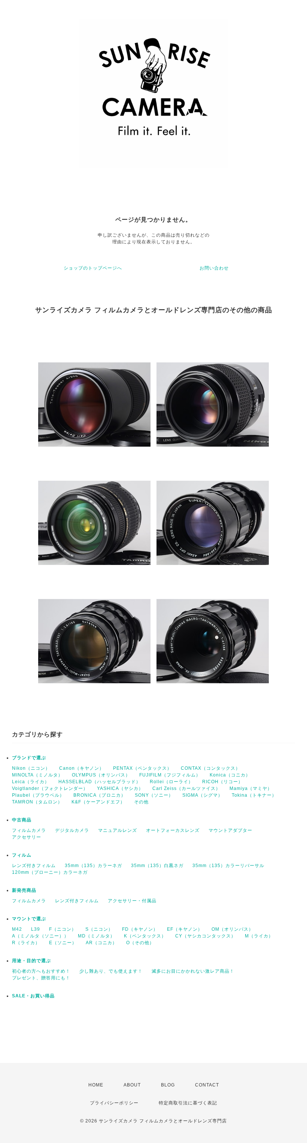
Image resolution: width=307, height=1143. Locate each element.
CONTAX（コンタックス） (210, 768)
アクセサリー (26, 837)
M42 (17, 929)
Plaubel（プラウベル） (38, 795)
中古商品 (21, 820)
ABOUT (132, 1085)
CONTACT (207, 1085)
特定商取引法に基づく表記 (188, 1103)
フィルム (21, 855)
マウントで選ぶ (29, 918)
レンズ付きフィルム (34, 865)
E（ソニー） (63, 942)
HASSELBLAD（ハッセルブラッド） (99, 781)
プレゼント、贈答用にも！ (41, 978)
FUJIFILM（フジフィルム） (170, 775)
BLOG (168, 1085)
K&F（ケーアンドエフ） (98, 802)
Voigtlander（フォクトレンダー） (50, 788)
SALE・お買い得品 (33, 995)
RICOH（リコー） (222, 781)
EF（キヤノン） (185, 929)
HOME (95, 1085)
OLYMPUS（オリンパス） (101, 775)
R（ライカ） (26, 942)
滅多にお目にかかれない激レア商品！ (193, 971)
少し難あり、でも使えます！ (111, 971)
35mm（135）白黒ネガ (157, 865)
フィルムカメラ (29, 830)
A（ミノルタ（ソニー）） (40, 936)
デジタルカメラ (72, 830)
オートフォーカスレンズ (173, 830)
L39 (35, 929)
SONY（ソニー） (154, 795)
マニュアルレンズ (117, 830)
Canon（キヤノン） (81, 768)
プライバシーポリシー (114, 1103)
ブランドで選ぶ (29, 757)
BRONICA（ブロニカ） (99, 795)
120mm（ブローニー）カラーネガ (50, 872)
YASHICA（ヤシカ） (120, 788)
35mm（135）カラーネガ (93, 865)
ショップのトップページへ (93, 268)
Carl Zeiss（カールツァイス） (186, 788)
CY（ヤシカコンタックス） (205, 936)
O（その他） (140, 942)
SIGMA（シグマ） (202, 795)
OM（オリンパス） (232, 929)
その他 (141, 802)
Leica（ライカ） (30, 781)
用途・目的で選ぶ (31, 960)
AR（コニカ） (101, 942)
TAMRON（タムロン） (37, 802)
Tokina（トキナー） (254, 795)
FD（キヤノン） (140, 929)
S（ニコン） (99, 929)
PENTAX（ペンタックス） (142, 768)
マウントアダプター (230, 830)
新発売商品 (24, 890)
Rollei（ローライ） (171, 781)
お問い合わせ (214, 268)
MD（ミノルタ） (96, 936)
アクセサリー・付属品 (132, 900)
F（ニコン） (62, 929)
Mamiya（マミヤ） (251, 788)
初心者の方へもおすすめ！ (41, 971)
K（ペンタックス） (145, 936)
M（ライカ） (259, 936)
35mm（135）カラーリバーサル (228, 865)
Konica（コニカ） (230, 775)
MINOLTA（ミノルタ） (37, 775)
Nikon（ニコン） (31, 768)
